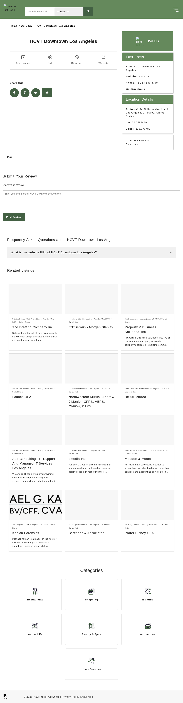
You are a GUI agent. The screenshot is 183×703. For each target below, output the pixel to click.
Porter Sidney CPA (139, 533)
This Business (141, 140)
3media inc (77, 459)
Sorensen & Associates (86, 533)
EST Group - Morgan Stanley (91, 327)
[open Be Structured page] (147, 369)
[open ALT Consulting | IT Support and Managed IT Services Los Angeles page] (35, 430)
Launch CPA (21, 397)
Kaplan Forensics (25, 533)
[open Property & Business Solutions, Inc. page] (147, 299)
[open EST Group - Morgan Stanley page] (91, 299)
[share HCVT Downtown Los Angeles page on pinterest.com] (25, 92)
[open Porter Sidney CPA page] (147, 505)
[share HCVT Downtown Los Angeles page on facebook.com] (14, 92)
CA (30, 25)
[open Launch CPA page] (35, 369)
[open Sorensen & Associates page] (91, 505)
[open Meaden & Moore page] (147, 430)
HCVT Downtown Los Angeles (55, 25)
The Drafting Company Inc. (33, 327)
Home (13, 25)
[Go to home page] (13, 11)
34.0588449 (139, 122)
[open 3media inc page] (91, 430)
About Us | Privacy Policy (63, 696)
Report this (132, 144)
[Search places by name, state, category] (88, 11)
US (22, 25)
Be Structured (135, 397)
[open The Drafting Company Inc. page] (35, 299)
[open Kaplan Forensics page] (35, 505)
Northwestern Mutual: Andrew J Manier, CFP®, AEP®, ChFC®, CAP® (91, 401)
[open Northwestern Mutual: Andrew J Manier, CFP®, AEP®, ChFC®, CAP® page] (91, 369)
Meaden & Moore (138, 459)
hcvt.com (144, 76)
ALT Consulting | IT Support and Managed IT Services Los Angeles (33, 463)
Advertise (87, 696)
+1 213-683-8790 (147, 82)
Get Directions (135, 88)
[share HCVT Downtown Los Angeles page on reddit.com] (47, 92)
